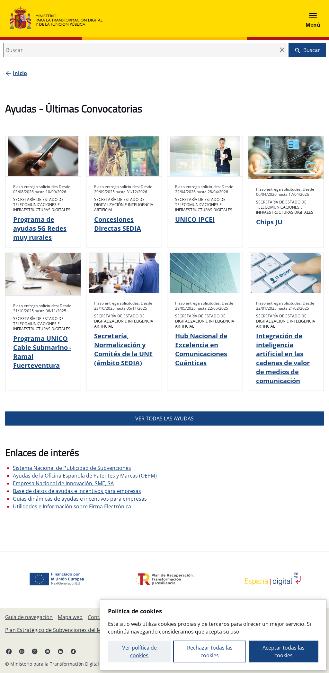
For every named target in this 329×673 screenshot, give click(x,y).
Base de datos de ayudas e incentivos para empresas (77, 491)
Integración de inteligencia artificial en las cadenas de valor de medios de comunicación (283, 358)
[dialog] (213, 634)
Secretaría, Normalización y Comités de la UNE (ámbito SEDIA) (123, 349)
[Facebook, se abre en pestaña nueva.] (9, 651)
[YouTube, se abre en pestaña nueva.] (47, 651)
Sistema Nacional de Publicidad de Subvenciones (72, 467)
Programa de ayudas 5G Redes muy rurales (40, 228)
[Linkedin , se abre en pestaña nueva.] (60, 651)
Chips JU (269, 222)
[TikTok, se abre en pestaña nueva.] (73, 651)
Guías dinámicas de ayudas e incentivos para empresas (80, 498)
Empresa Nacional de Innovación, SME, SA (63, 483)
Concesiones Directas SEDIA (117, 224)
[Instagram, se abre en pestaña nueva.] (22, 651)
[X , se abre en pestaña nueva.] (35, 651)
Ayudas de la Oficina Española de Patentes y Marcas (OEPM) (85, 475)
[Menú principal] (313, 18)
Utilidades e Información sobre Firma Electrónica (72, 506)
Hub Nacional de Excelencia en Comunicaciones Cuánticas (201, 349)
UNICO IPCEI (195, 219)
